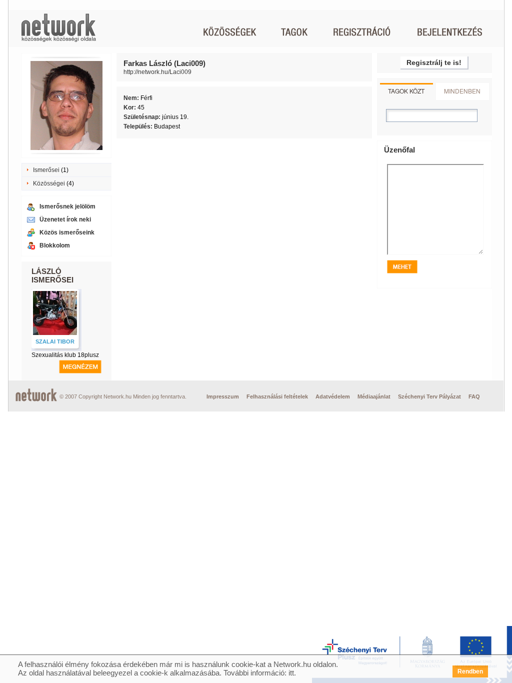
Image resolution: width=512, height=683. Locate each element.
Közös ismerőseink (67, 232)
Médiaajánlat (374, 397)
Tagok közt (406, 90)
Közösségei (49, 183)
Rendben (470, 671)
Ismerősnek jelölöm (68, 206)
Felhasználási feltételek (277, 397)
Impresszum (222, 397)
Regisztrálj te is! (434, 62)
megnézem (80, 367)
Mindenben (462, 90)
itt (291, 672)
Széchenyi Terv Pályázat (429, 397)
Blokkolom (55, 245)
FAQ (474, 397)
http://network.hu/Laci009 (158, 72)
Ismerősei (46, 170)
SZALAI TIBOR (55, 341)
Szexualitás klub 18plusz (65, 355)
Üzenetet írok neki (65, 219)
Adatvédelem (333, 397)
